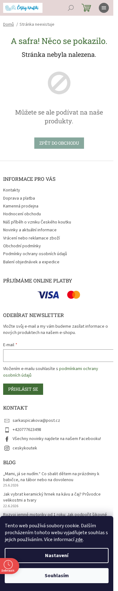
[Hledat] (71, 8)
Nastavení (56, 555)
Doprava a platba (19, 198)
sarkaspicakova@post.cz (36, 420)
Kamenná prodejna (20, 206)
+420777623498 (27, 430)
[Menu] (104, 8)
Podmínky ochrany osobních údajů (35, 254)
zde (79, 539)
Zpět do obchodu (59, 143)
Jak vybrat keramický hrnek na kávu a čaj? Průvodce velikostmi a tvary (52, 497)
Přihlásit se (23, 389)
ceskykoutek (25, 448)
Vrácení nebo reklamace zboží (31, 238)
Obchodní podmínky (22, 246)
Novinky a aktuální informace (30, 230)
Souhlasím (57, 575)
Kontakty (11, 190)
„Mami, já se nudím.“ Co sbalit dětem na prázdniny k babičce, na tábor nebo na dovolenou (51, 477)
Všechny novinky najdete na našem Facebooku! (57, 439)
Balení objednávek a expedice (31, 262)
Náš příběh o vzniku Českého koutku (37, 222)
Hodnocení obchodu (22, 214)
